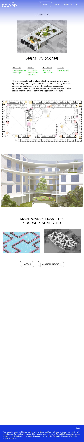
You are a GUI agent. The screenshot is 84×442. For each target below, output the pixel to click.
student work (42, 14)
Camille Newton (19, 70)
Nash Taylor (18, 73)
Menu (57, 4)
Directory (68, 4)
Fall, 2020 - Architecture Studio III (33, 72)
